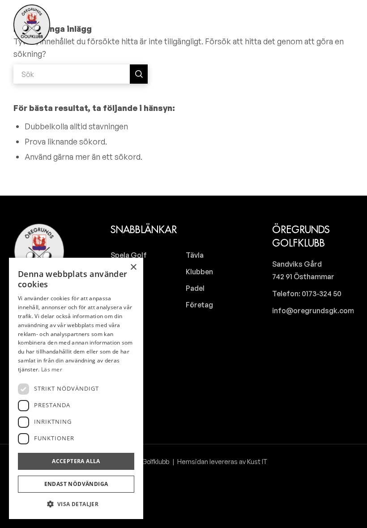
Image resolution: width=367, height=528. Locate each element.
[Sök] (322, 24)
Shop (119, 288)
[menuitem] (322, 24)
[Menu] (346, 24)
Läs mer (51, 369)
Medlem (124, 321)
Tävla (195, 255)
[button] (76, 504)
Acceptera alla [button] (76, 461)
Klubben (199, 271)
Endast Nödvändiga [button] (76, 484)
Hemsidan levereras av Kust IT (221, 461)
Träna (120, 271)
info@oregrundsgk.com (313, 310)
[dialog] (76, 388)
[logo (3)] (31, 24)
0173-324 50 (320, 293)
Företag (199, 304)
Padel (195, 288)
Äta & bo (125, 304)
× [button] (133, 267)
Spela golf (129, 255)
